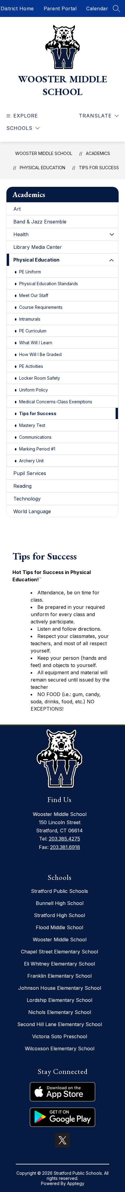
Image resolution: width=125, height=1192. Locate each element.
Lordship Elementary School (59, 1000)
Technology (27, 499)
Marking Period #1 (37, 448)
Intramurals (29, 319)
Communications (35, 437)
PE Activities (31, 366)
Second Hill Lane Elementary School (59, 1024)
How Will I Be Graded (40, 354)
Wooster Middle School (43, 153)
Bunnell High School (59, 903)
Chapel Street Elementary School (59, 952)
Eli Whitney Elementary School (59, 964)
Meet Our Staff (33, 295)
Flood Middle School (59, 927)
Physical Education (42, 167)
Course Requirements (40, 307)
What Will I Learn (35, 342)
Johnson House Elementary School (59, 988)
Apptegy (75, 1183)
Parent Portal (60, 8)
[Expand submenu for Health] (111, 234)
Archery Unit (31, 460)
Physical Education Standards (48, 283)
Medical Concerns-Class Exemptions (55, 401)
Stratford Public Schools (59, 891)
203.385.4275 (64, 839)
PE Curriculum (32, 330)
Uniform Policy (33, 389)
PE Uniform (30, 271)
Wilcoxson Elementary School (59, 1048)
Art (17, 209)
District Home (17, 8)
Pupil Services (29, 473)
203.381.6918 (65, 847)
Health (21, 234)
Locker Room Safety (39, 378)
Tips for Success (99, 167)
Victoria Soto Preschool (59, 1036)
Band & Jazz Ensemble (39, 222)
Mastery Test (32, 425)
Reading (22, 486)
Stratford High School (59, 915)
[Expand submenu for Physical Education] (111, 260)
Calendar (97, 8)
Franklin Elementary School (59, 976)
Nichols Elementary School (59, 1012)
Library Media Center (37, 247)
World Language (32, 511)
